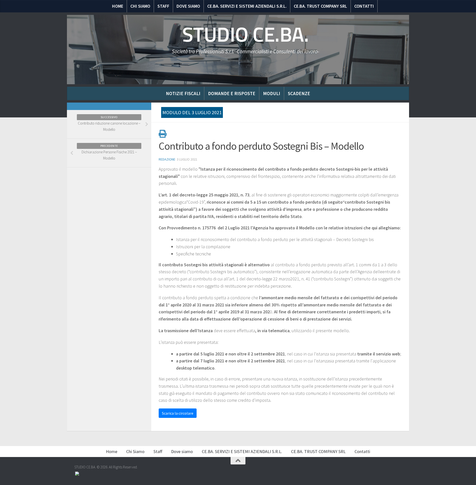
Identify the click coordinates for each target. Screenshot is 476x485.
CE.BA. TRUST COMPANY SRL (320, 6)
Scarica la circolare (177, 413)
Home (117, 6)
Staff (163, 6)
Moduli (271, 93)
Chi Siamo (140, 6)
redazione (167, 159)
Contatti (364, 6)
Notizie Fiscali (183, 93)
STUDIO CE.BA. (245, 35)
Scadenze (299, 93)
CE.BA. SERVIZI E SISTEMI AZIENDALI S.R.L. (247, 6)
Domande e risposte (231, 93)
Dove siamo (188, 6)
